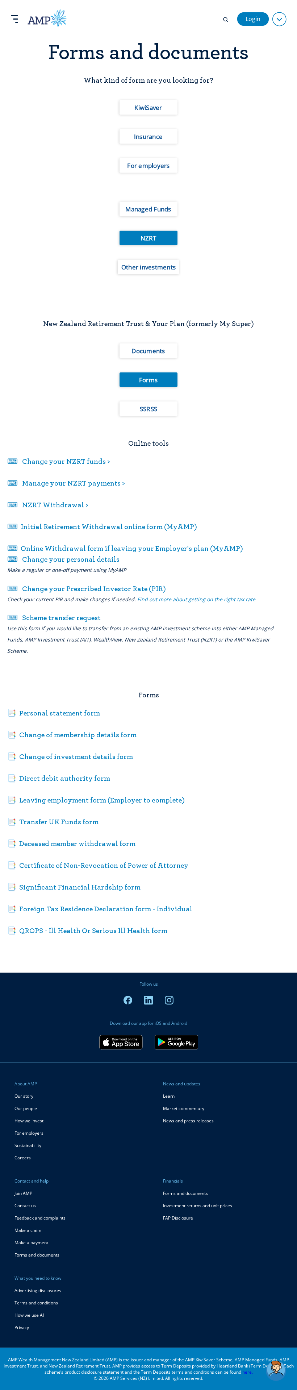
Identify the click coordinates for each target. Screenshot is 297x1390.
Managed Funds (148, 209)
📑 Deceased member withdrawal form (71, 843)
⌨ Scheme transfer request (54, 617)
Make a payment (31, 1243)
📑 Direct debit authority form (58, 778)
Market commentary (183, 1108)
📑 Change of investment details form (70, 756)
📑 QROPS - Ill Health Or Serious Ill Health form (87, 930)
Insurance (148, 136)
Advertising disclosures (37, 1290)
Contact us (25, 1206)
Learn (169, 1096)
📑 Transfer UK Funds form (53, 821)
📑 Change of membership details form (72, 734)
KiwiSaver (148, 107)
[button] (276, 1371)
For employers (148, 165)
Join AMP (23, 1193)
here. (247, 1372)
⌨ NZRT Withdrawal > (47, 504)
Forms (148, 380)
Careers (22, 1158)
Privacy (21, 1327)
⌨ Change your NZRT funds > (58, 461)
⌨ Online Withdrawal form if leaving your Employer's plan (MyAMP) (125, 548)
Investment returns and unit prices (197, 1206)
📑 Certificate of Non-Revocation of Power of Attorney (97, 865)
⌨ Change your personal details (63, 559)
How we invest (28, 1121)
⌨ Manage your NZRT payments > (66, 483)
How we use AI (29, 1315)
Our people (25, 1108)
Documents (148, 351)
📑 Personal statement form (53, 713)
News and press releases (188, 1121)
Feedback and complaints (40, 1218)
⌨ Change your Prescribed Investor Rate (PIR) (86, 588)
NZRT (148, 238)
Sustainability (27, 1145)
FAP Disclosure (178, 1218)
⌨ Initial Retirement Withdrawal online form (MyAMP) (102, 526)
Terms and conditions (36, 1303)
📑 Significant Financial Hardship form (74, 887)
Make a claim (27, 1230)
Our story (23, 1096)
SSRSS (148, 409)
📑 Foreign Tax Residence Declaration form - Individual (99, 908)
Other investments (148, 267)
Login (253, 19)
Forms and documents (36, 1255)
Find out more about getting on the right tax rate (196, 599)
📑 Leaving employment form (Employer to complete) (96, 800)
